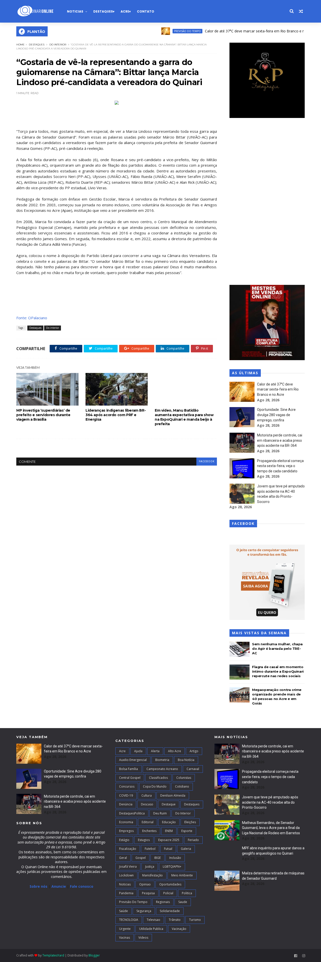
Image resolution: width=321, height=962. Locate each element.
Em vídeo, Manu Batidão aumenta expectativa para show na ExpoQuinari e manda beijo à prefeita (184, 417)
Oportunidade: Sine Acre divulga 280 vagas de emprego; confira (276, 415)
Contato (145, 11)
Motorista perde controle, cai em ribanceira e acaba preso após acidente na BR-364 (279, 440)
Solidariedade (170, 911)
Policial (168, 893)
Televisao (153, 920)
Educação (169, 822)
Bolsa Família (128, 769)
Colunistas (183, 778)
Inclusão (175, 858)
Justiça (149, 866)
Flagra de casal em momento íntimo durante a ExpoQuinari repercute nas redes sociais (278, 671)
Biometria (162, 760)
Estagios (144, 840)
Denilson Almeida (172, 795)
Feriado (193, 840)
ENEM (169, 831)
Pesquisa (148, 893)
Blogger (94, 955)
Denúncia (125, 804)
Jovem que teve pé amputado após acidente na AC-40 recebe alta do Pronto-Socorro (270, 802)
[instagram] (303, 956)
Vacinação (179, 929)
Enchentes (149, 831)
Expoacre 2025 (168, 840)
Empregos (126, 831)
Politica (187, 893)
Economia (126, 822)
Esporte (186, 831)
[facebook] (295, 956)
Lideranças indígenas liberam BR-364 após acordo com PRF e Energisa (116, 415)
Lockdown (126, 875)
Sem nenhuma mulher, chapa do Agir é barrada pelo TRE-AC (277, 648)
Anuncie (59, 886)
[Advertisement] (267, 202)
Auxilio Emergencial (133, 760)
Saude (182, 902)
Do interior (57, 44)
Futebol (150, 849)
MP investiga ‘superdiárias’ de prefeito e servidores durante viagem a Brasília (43, 415)
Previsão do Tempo (169, 31)
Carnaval (193, 769)
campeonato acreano (162, 769)
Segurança (143, 911)
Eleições (190, 822)
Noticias (75, 11)
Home (20, 44)
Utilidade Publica (151, 929)
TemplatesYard (53, 955)
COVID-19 (126, 795)
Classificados (158, 778)
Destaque (169, 804)
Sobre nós (38, 886)
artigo (194, 751)
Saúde (123, 911)
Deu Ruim (160, 813)
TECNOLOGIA (128, 920)
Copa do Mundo (155, 786)
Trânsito (175, 920)
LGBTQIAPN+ (172, 866)
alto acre (174, 751)
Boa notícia (186, 760)
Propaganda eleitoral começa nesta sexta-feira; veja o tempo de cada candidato (280, 466)
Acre (125, 11)
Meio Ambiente (182, 875)
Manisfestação (152, 875)
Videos (143, 937)
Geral (123, 858)
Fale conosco (81, 886)
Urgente (125, 929)
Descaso (147, 804)
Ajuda (138, 751)
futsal (168, 849)
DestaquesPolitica (132, 813)
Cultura (146, 795)
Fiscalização (127, 849)
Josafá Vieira (128, 866)
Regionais (163, 902)
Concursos (126, 786)
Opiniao (145, 884)
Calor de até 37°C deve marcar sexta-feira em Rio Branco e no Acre (242, 31)
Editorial (147, 822)
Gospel (140, 858)
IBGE (157, 858)
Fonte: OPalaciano (31, 317)
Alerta (155, 751)
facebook (206, 461)
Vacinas (124, 937)
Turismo (195, 920)
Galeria (186, 849)
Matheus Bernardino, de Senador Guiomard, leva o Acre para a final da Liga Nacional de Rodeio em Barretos (271, 828)
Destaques (103, 11)
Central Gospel (129, 778)
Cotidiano (182, 786)
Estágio (124, 840)
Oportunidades (170, 884)
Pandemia (126, 893)
